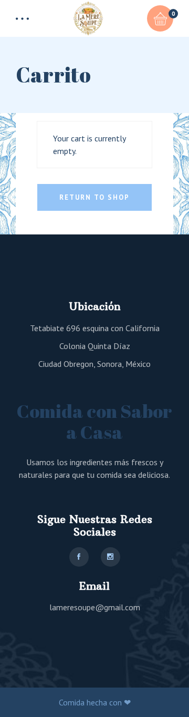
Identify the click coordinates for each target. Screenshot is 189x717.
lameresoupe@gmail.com (94, 607)
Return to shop (94, 197)
